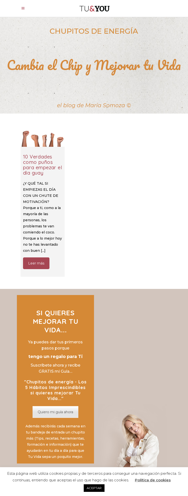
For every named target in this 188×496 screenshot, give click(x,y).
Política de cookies (153, 480)
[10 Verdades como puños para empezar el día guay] (43, 136)
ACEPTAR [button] (94, 488)
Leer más (36, 263)
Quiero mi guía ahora (55, 412)
